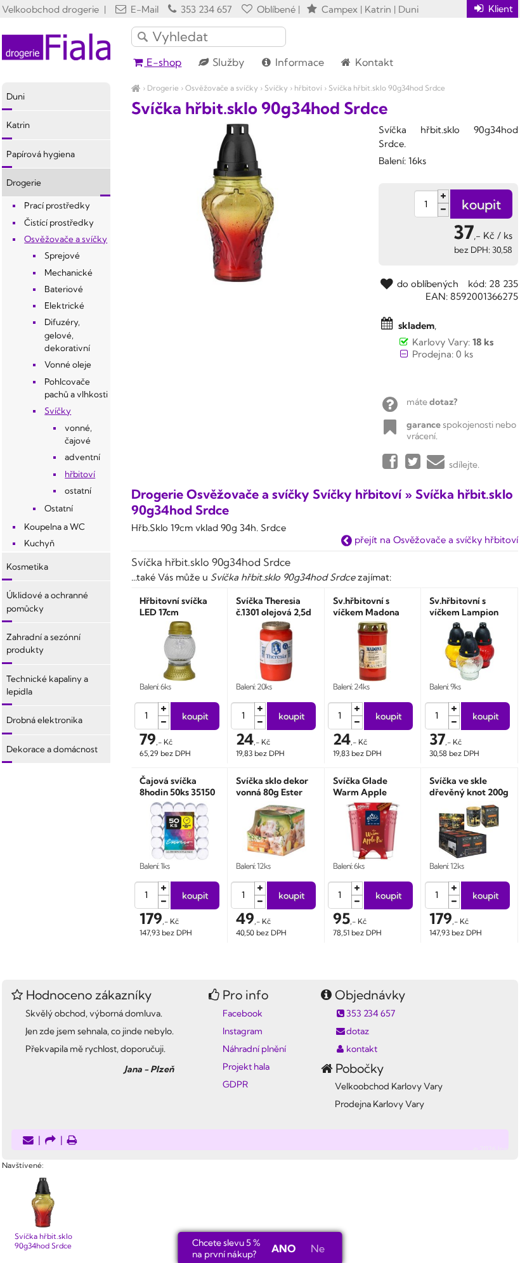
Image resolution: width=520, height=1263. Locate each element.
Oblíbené (275, 9)
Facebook (243, 1013)
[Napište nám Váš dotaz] (28, 1141)
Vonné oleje (67, 364)
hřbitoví (308, 88)
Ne (318, 1248)
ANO (283, 1248)
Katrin (18, 125)
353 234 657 (205, 9)
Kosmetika (27, 566)
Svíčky (276, 88)
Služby (227, 62)
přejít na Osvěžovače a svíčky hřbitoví (435, 540)
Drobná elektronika (44, 720)
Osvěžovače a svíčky (221, 88)
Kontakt (373, 62)
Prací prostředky (57, 205)
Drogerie (163, 88)
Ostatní (58, 508)
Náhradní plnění (254, 1049)
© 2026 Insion (495, 1148)
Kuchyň (39, 543)
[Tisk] (72, 1141)
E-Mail (143, 9)
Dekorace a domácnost (52, 749)
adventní (82, 457)
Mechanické (68, 272)
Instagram (243, 1031)
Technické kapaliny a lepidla (47, 685)
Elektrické (64, 305)
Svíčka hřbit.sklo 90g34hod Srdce (386, 88)
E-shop (162, 62)
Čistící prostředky (59, 222)
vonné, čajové (78, 434)
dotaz (357, 1031)
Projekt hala (246, 1066)
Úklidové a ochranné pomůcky (47, 601)
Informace (298, 62)
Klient (499, 9)
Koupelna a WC (54, 527)
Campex (340, 9)
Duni (15, 96)
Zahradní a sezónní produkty (43, 643)
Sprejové (62, 255)
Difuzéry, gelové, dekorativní (67, 335)
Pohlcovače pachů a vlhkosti (76, 387)
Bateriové (63, 289)
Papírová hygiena (40, 154)
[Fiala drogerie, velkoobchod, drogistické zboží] (136, 88)
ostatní (78, 490)
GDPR (235, 1084)
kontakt (361, 1049)
